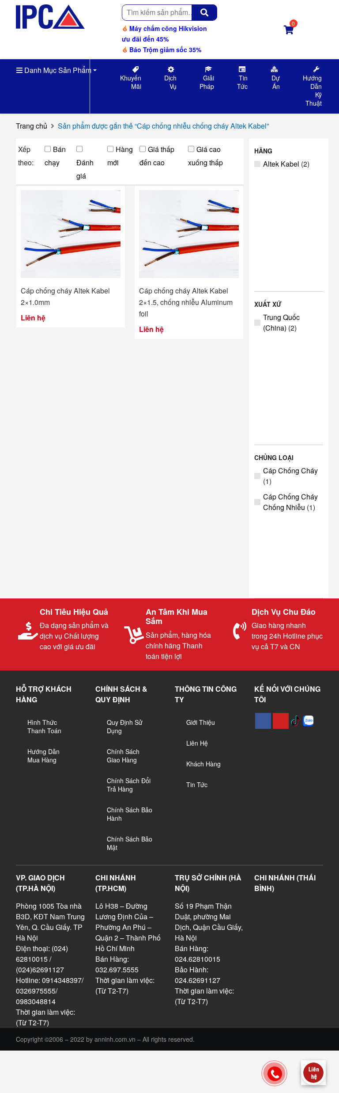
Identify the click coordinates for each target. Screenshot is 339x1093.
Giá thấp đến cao (156, 156)
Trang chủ (31, 126)
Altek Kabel (281, 164)
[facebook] (263, 721)
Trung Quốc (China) (281, 322)
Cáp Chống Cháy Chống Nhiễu (290, 501)
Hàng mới (120, 156)
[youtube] (281, 721)
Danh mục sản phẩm (57, 70)
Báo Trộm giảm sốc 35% (164, 49)
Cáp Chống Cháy (290, 470)
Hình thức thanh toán (44, 726)
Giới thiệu (200, 722)
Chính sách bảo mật (129, 843)
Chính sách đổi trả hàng (129, 784)
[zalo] (308, 721)
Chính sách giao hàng (123, 755)
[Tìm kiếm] (204, 12)
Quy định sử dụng (125, 726)
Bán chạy (55, 156)
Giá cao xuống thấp (205, 156)
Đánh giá (85, 169)
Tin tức (196, 784)
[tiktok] (296, 721)
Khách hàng (203, 763)
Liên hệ (197, 743)
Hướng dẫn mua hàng (43, 755)
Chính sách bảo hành (129, 814)
